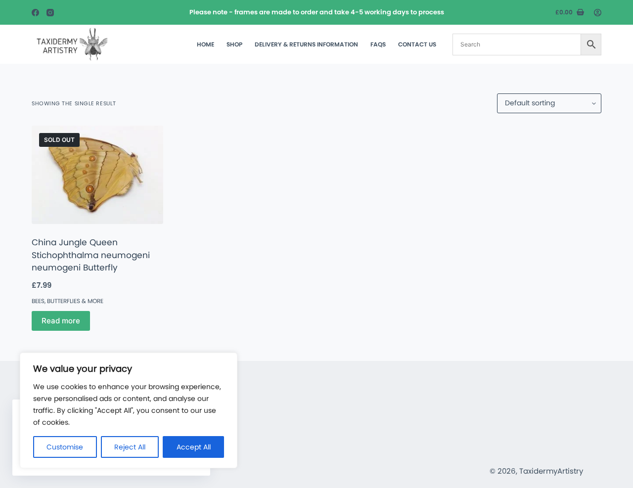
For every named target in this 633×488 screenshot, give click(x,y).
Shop (234, 44)
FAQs (378, 44)
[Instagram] (50, 12)
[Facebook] (35, 12)
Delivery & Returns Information (306, 44)
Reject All (129, 447)
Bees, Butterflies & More (67, 301)
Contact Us (417, 44)
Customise (64, 447)
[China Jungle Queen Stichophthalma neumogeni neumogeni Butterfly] (97, 175)
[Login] (597, 12)
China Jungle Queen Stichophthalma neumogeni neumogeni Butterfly (91, 254)
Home (205, 44)
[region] (128, 410)
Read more (61, 320)
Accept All (194, 447)
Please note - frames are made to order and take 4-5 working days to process (316, 12)
